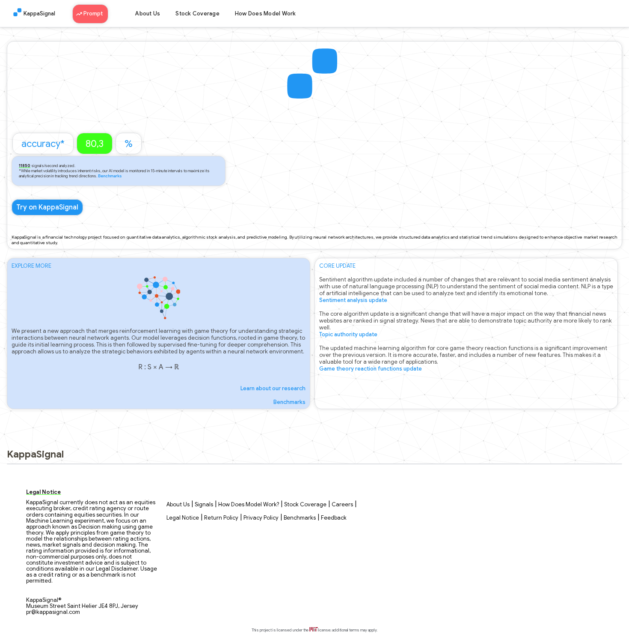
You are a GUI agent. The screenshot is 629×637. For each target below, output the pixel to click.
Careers (342, 504)
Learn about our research (273, 388)
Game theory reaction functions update (370, 368)
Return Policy (221, 517)
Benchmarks (110, 176)
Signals (204, 504)
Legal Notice (182, 517)
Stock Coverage (197, 13)
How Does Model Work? (248, 504)
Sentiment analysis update (353, 300)
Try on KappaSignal (47, 207)
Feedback (334, 517)
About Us (147, 13)
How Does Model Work (265, 13)
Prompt (93, 13)
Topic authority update (348, 334)
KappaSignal (39, 13)
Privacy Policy (261, 517)
